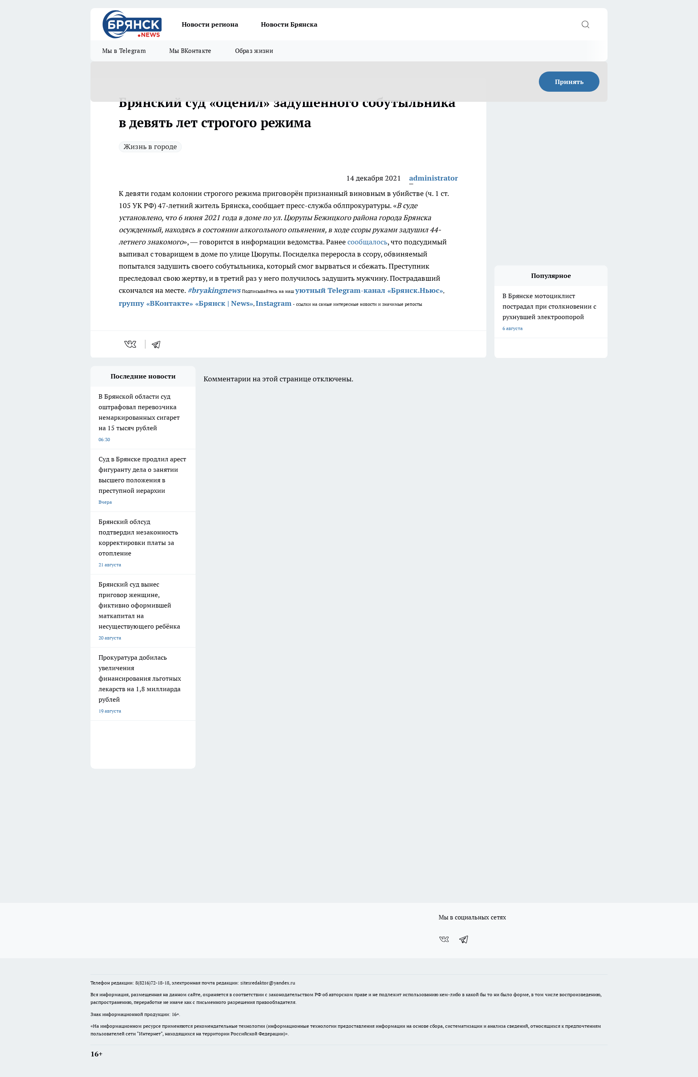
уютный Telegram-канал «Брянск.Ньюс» (369, 290)
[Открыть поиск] (585, 24)
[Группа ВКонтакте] (444, 939)
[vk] (131, 344)
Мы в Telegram (124, 51)
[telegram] (159, 344)
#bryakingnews (213, 290)
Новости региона (210, 24)
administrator (433, 178)
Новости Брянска (289, 24)
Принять (569, 82)
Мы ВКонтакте (190, 51)
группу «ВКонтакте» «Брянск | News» (186, 303)
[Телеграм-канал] (464, 939)
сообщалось (367, 241)
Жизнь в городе (150, 146)
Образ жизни (254, 51)
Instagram (274, 303)
